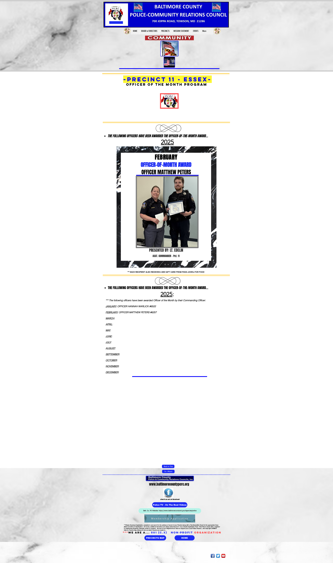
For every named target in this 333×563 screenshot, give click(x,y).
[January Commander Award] (168, 264)
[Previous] (119, 207)
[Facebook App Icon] (213, 556)
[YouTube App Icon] (223, 556)
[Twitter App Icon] (218, 556)
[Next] (214, 207)
